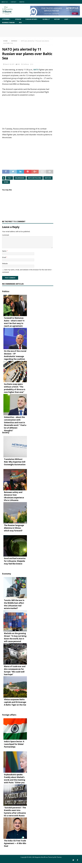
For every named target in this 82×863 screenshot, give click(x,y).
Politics (5, 291)
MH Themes (58, 857)
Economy (6, 573)
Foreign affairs (31, 19)
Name (4, 251)
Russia (6, 182)
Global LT (46, 19)
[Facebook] (77, 860)
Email (4, 257)
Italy (9, 178)
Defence (26, 64)
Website (5, 263)
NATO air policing (34, 178)
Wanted (21, 2)
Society (5, 432)
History (57, 19)
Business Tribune (8, 22)
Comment (5, 235)
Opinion (18, 19)
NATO (36, 69)
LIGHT (66, 19)
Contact (13, 2)
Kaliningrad (19, 178)
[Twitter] (73, 860)
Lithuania (5, 19)
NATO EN (48, 178)
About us (4, 2)
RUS (20, 22)
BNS (18, 64)
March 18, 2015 (9, 64)
